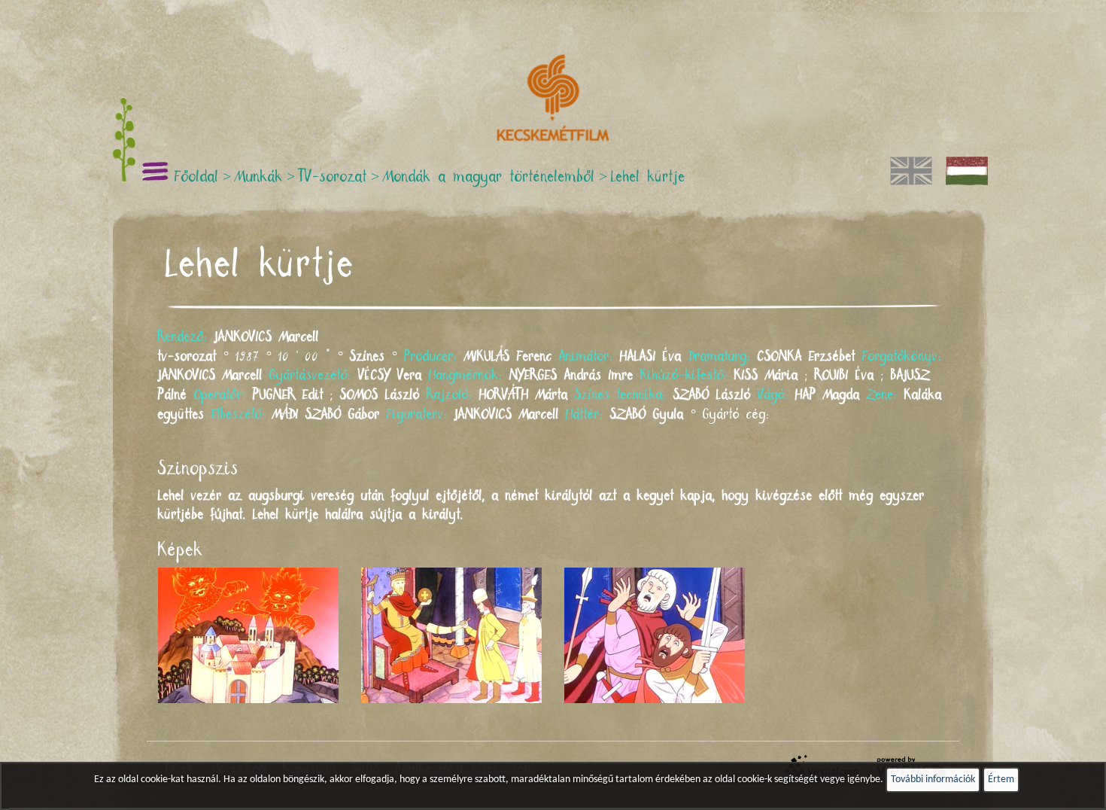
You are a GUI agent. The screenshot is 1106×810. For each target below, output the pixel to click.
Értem (1001, 779)
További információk (933, 779)
